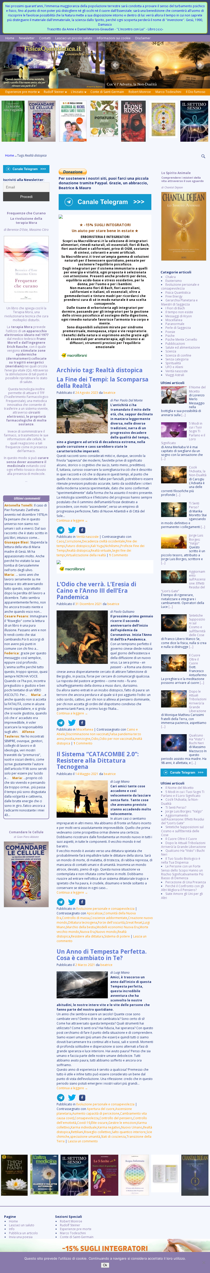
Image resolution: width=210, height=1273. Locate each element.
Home (9, 38)
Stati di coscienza (113, 1136)
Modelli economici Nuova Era (118, 927)
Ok (105, 1265)
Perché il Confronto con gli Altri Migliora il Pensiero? (182, 888)
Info (12, 1229)
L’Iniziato (77, 92)
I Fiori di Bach (175, 308)
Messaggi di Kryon (178, 316)
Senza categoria (176, 359)
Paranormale (174, 324)
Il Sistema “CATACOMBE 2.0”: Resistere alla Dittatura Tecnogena (98, 760)
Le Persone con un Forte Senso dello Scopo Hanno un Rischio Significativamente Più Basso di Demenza (182, 872)
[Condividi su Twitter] (70, 532)
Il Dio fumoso (195, 92)
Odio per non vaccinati (115, 738)
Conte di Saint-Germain (107, 92)
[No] (203, 1262)
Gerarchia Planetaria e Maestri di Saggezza (179, 302)
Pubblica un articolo (23, 1233)
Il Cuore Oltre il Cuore (181, 839)
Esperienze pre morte (21, 92)
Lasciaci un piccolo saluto (73, 38)
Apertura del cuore (100, 1109)
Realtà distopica (78, 550)
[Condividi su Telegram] (61, 532)
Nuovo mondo (106, 932)
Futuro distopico (78, 546)
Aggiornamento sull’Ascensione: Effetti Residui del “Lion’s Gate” (182, 819)
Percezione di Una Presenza (185, 882)
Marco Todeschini (168, 92)
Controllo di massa (76, 918)
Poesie (170, 332)
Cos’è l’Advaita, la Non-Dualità (179, 801)
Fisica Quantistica (178, 292)
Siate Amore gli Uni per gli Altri (182, 896)
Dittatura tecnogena (82, 922)
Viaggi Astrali (174, 375)
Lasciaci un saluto (21, 1225)
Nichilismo (112, 546)
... (26, 347)
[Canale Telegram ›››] (105, 209)
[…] (183, 415)
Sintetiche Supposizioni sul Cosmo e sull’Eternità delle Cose (182, 831)
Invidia (69, 738)
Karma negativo (109, 1127)
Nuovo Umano (131, 1127)
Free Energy (173, 296)
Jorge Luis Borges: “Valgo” (184, 811)
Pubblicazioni (175, 343)
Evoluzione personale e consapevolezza (105, 908)
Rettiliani (77, 1132)
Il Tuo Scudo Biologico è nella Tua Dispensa (180, 860)
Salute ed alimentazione (182, 347)
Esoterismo (173, 281)
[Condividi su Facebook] (80, 532)
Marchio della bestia (81, 927)
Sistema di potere (117, 936)
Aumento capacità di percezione (95, 1113)
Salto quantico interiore (129, 1132)
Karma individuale (84, 1127)
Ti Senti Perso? (175, 807)
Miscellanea (84, 729)
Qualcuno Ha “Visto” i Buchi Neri (183, 852)
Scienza (170, 351)
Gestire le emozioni (122, 1123)
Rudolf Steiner (54, 92)
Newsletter (27, 38)
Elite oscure (99, 1123)
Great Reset (133, 922)
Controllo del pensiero (115, 1118)
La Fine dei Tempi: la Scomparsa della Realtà (103, 382)
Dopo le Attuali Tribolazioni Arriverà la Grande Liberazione (183, 845)
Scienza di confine (178, 355)
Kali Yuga (97, 546)
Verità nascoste (87, 536)
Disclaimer (143, 38)
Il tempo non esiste (179, 312)
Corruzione (73, 541)
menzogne (82, 738)
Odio (95, 738)
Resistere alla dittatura (87, 936)
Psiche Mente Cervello (181, 339)
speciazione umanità (85, 1136)
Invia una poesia (21, 1237)
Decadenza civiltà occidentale (103, 541)
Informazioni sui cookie (114, 38)
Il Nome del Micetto (179, 788)
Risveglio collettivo (97, 1132)
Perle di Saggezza (178, 328)
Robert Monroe (140, 92)
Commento (118, 555)
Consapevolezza (87, 1118)
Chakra (170, 277)
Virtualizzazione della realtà (86, 555)
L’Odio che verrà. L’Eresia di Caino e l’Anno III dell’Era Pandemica (96, 590)
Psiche (170, 335)
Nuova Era (87, 932)
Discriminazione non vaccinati (87, 734)
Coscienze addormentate (108, 918)
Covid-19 (83, 1123)
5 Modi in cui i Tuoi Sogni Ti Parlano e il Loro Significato (182, 794)
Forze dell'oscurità (111, 922)
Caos (60, 541)
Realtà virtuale (101, 550)
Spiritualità (173, 363)
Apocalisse (95, 913)
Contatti (45, 38)
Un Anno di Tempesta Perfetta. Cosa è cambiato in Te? (102, 954)
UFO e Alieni (174, 367)
